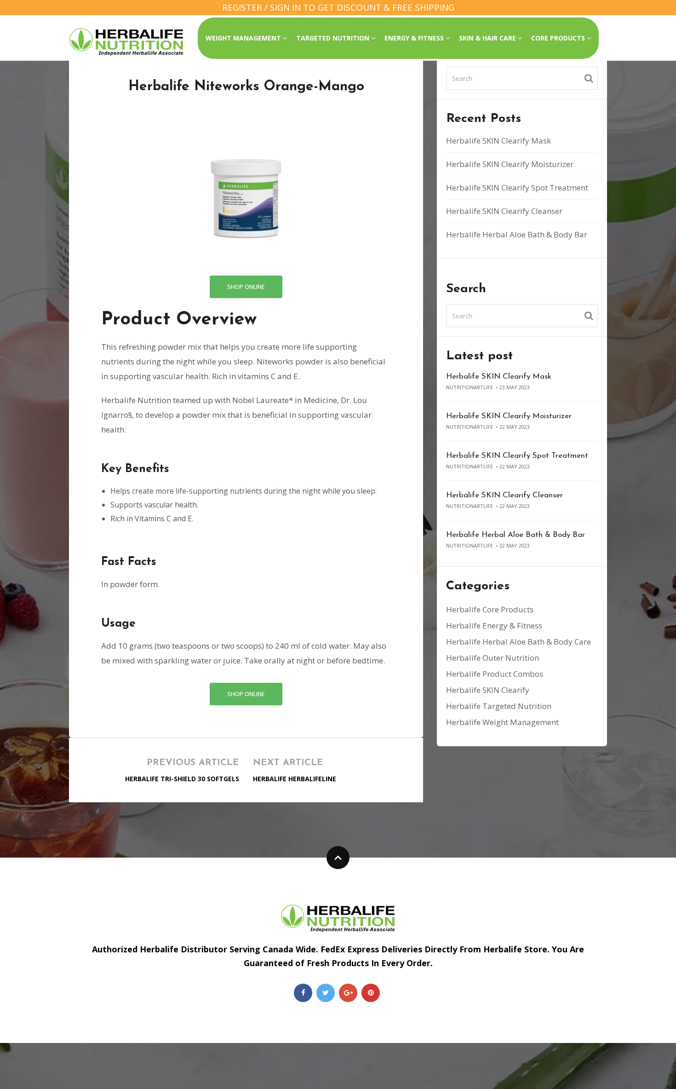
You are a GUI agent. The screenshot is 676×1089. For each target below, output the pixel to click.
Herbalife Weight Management (502, 722)
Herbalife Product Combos (494, 673)
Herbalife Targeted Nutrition (498, 706)
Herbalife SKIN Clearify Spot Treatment (517, 187)
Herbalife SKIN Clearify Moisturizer (509, 164)
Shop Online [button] (246, 286)
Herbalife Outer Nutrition (492, 657)
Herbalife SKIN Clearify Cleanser (504, 211)
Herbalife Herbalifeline (294, 778)
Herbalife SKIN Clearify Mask (498, 140)
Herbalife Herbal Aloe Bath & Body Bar (516, 234)
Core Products (559, 38)
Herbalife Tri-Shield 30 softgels (182, 778)
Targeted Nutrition (333, 38)
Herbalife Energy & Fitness (494, 625)
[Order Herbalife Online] (126, 42)
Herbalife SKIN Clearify (487, 690)
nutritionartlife (469, 387)
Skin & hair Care (488, 38)
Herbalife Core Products (489, 609)
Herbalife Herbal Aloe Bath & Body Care (518, 641)
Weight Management (244, 38)
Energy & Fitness (415, 38)
